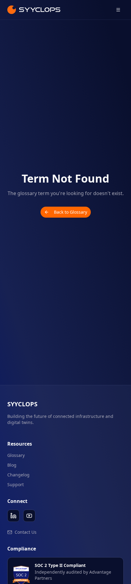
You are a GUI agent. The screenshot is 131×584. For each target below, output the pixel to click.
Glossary (16, 455)
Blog (11, 465)
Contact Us (26, 532)
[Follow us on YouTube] (29, 516)
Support (15, 484)
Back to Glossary (70, 212)
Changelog (18, 475)
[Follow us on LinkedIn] (13, 516)
